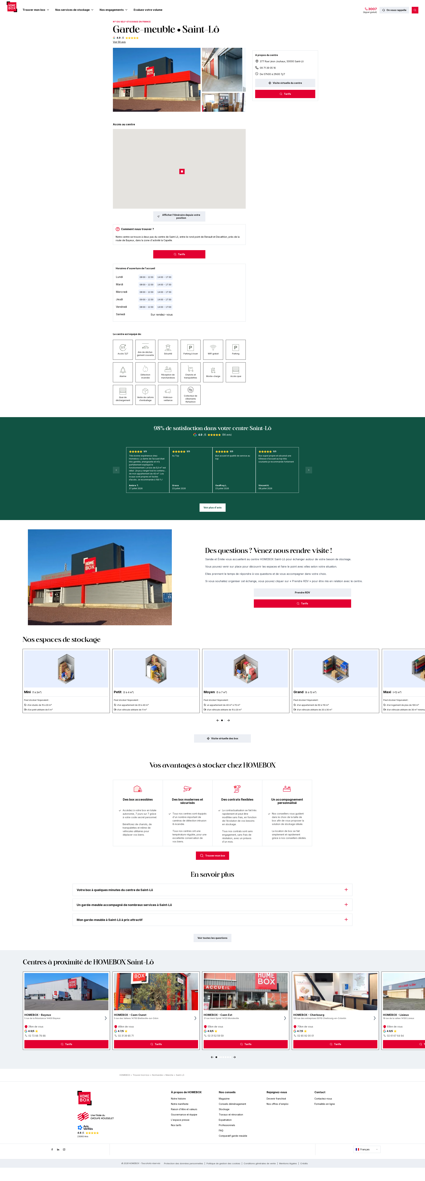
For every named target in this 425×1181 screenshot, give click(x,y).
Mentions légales (288, 1163)
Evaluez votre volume (148, 9)
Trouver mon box (34, 9)
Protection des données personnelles (183, 1163)
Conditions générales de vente (260, 1163)
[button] (157, 80)
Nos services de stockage (72, 9)
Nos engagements (112, 9)
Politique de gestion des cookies (223, 1163)
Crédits (304, 1163)
